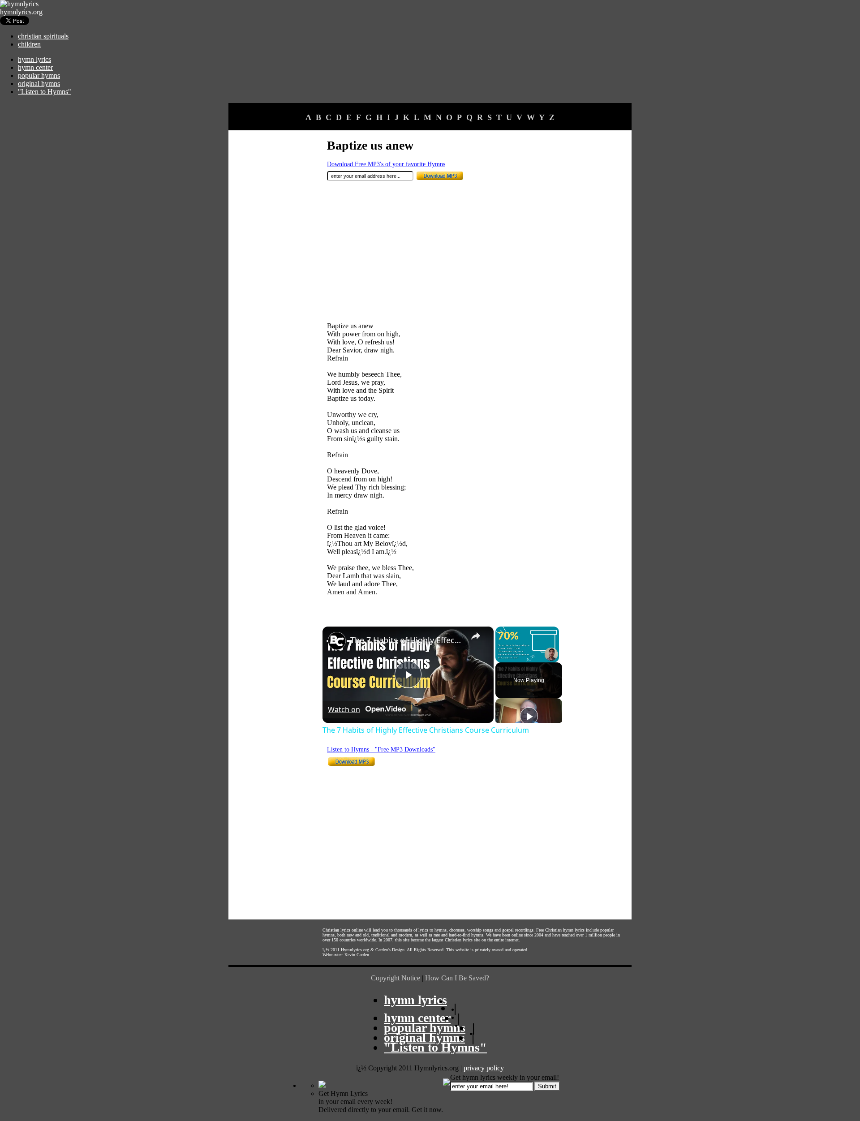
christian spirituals (43, 36)
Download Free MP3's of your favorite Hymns (386, 164)
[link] (337, 641)
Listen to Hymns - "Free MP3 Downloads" (381, 749)
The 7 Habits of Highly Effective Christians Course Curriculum (406, 640)
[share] (476, 636)
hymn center (35, 67)
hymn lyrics (34, 59)
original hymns (39, 83)
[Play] (529, 716)
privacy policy (484, 1068)
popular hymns (39, 75)
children (29, 44)
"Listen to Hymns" (44, 91)
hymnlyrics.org (21, 12)
